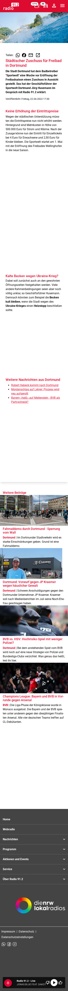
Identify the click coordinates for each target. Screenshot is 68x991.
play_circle (54, 982)
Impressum (8, 931)
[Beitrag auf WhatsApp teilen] (18, 55)
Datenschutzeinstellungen (17, 937)
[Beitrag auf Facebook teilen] (24, 55)
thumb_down (48, 983)
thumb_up (60, 983)
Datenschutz (26, 931)
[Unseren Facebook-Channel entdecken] (9, 944)
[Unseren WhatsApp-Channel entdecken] (3, 944)
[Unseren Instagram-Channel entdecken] (15, 944)
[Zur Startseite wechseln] (11, 6)
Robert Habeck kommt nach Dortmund (34, 385)
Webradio (9, 829)
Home (6, 819)
